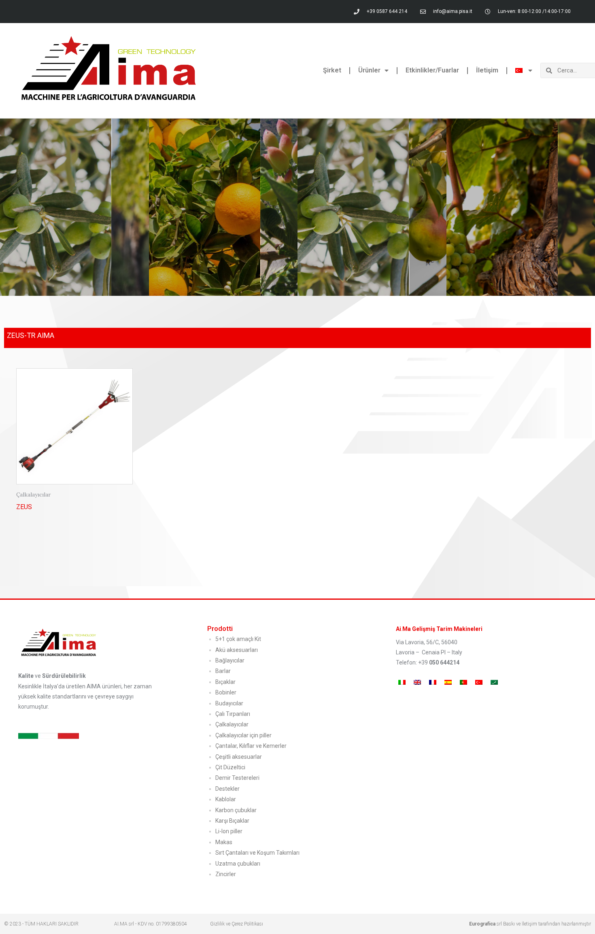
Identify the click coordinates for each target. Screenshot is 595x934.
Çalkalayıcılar (232, 724)
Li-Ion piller (228, 831)
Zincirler (225, 874)
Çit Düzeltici (230, 767)
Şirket (332, 70)
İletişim (487, 70)
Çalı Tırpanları (232, 714)
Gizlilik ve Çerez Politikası (236, 924)
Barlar (223, 671)
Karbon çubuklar (236, 810)
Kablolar (225, 799)
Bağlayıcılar (229, 660)
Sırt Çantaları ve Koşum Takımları (257, 852)
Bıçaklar (225, 682)
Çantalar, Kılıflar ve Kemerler (251, 746)
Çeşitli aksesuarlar (238, 757)
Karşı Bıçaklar (232, 820)
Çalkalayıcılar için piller (243, 735)
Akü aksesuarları (236, 650)
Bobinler (225, 692)
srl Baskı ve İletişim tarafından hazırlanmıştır (530, 924)
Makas (223, 842)
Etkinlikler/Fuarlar (432, 70)
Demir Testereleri (237, 778)
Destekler (227, 788)
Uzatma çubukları (237, 863)
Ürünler (369, 70)
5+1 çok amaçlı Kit (238, 639)
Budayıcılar (229, 703)
